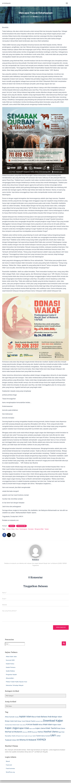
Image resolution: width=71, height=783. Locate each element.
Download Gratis (39, 721)
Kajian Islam (57, 724)
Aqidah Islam (25, 716)
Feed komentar (10, 768)
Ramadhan (8, 736)
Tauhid (38, 736)
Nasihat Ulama (51, 731)
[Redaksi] (35, 550)
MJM (29, 732)
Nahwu (40, 732)
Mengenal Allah (39, 529)
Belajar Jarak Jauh (11, 721)
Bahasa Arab (46, 717)
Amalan (17, 717)
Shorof (22, 735)
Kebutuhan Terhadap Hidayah (14, 685)
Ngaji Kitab (61, 732)
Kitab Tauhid (51, 728)
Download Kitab (8, 724)
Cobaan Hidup (10, 529)
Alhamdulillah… (10, 678)
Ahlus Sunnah (9, 717)
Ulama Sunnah (45, 736)
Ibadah (35, 724)
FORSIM (29, 724)
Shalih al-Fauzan (16, 736)
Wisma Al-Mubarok (27, 740)
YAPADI (41, 739)
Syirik (34, 736)
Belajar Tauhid (21, 721)
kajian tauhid (32, 728)
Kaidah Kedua (10, 663)
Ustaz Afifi (15, 740)
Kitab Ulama (61, 728)
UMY (53, 735)
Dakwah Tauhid (30, 721)
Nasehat (12, 525)
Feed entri (9, 765)
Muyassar (34, 732)
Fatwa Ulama (23, 724)
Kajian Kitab (23, 728)
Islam (50, 724)
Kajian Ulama (40, 728)
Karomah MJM (10, 660)
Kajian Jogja (11, 728)
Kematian (31, 529)
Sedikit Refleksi (10, 671)
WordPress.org (10, 772)
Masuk (8, 761)
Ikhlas (41, 724)
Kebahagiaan (23, 529)
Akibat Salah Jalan (11, 656)
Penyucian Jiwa (21, 525)
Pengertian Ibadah (11, 674)
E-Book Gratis (15, 724)
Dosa (17, 529)
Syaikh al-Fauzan (28, 735)
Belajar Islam (57, 717)
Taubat (47, 529)
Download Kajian (53, 720)
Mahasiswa (24, 732)
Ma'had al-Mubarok (13, 732)
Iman (45, 724)
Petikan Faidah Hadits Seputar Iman (16, 681)
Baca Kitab (36, 717)
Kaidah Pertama (10, 667)
